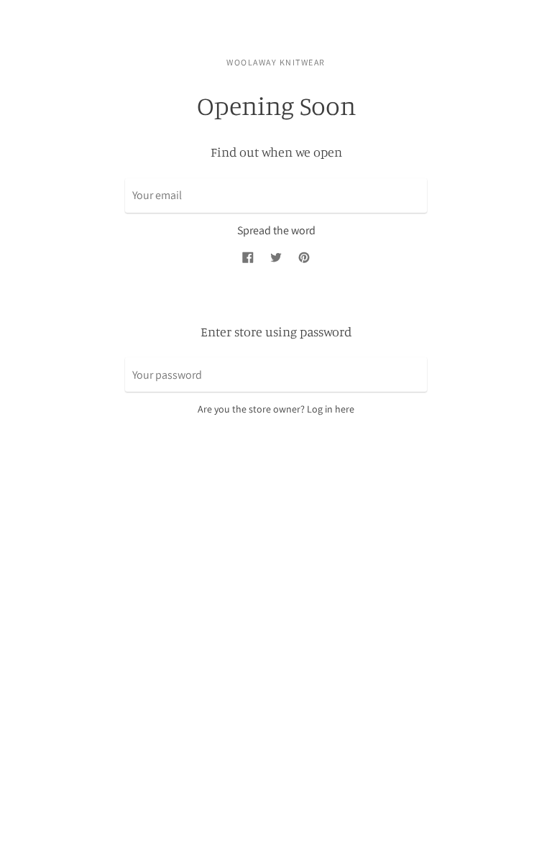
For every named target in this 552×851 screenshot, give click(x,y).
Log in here (330, 408)
